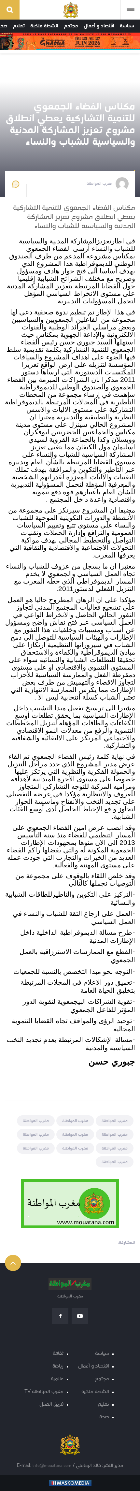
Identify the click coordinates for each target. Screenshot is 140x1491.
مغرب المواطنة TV (43, 1392)
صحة (104, 1417)
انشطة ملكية (44, 26)
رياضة (57, 1366)
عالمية (57, 1379)
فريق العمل (51, 1404)
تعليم (19, 26)
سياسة (127, 26)
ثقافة (58, 1354)
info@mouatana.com (52, 1465)
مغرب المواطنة (115, 1121)
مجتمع (71, 26)
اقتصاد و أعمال (99, 26)
